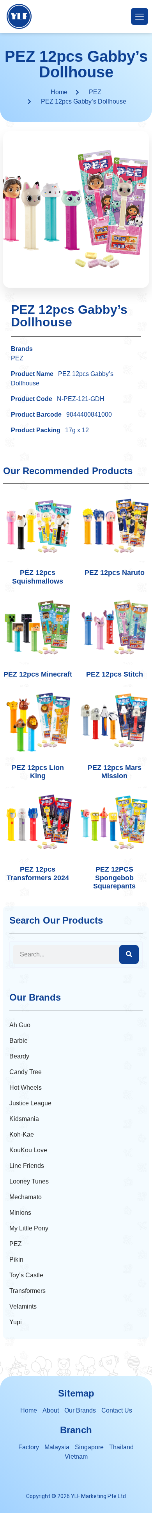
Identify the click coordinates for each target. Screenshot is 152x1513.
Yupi (15, 1322)
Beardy (19, 1056)
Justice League (30, 1103)
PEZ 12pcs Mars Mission (114, 772)
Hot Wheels (25, 1087)
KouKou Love (28, 1150)
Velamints (23, 1306)
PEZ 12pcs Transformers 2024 (38, 873)
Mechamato (25, 1197)
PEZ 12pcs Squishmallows (37, 577)
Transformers (27, 1290)
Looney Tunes (29, 1181)
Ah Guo (19, 1025)
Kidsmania (24, 1119)
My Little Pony (28, 1228)
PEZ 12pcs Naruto (115, 573)
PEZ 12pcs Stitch (114, 674)
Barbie (18, 1040)
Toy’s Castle (26, 1275)
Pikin (16, 1259)
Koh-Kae (21, 1134)
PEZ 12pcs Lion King (38, 772)
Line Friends (26, 1165)
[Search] (129, 954)
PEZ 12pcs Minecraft (38, 674)
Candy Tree (25, 1072)
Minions (20, 1212)
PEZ (95, 92)
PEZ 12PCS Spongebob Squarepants (114, 877)
